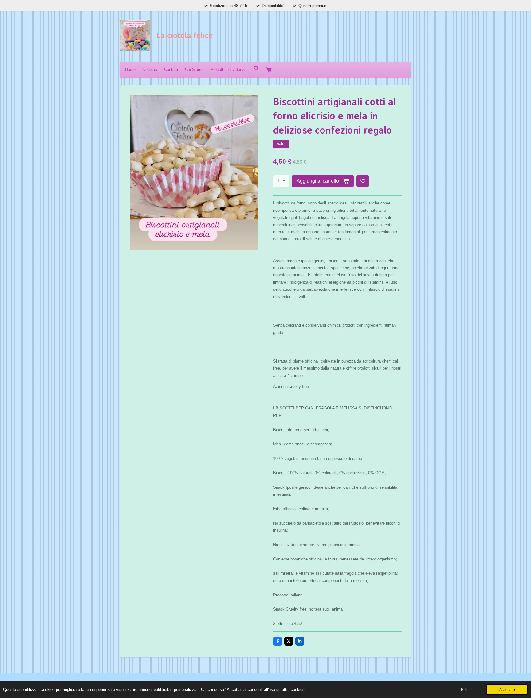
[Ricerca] (256, 68)
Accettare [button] (507, 690)
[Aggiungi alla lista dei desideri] (362, 181)
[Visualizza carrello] (269, 69)
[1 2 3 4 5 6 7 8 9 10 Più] (281, 181)
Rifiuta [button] (466, 690)
